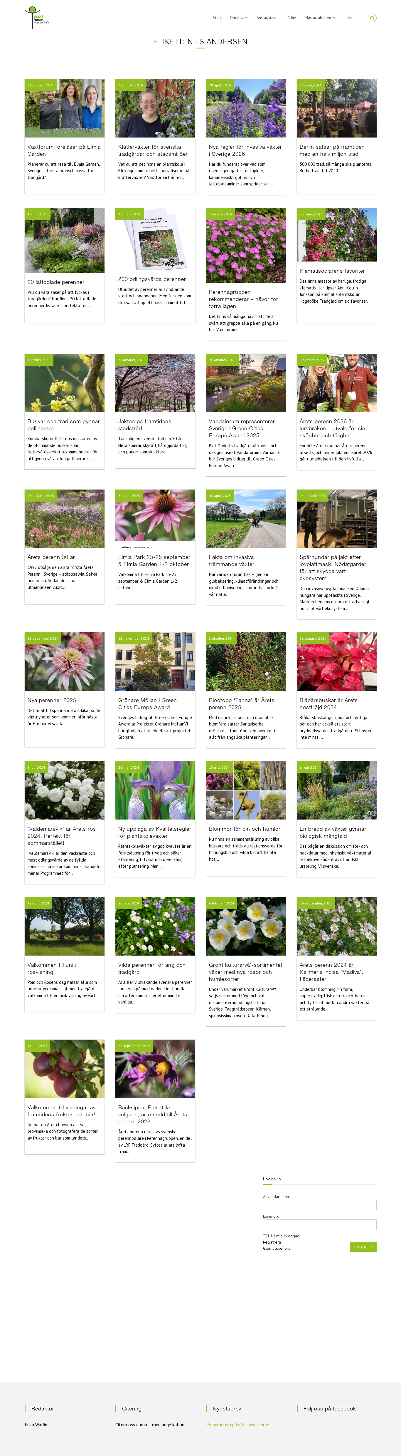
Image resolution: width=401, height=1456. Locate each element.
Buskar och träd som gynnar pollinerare (64, 424)
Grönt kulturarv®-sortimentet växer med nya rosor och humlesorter (245, 972)
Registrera (272, 1242)
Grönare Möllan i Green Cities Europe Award (147, 703)
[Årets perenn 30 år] (65, 518)
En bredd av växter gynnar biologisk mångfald (333, 832)
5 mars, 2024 (128, 903)
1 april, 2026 (38, 214)
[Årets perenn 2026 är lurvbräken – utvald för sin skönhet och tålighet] (337, 382)
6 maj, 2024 (309, 767)
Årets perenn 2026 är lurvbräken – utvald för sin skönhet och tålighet (332, 428)
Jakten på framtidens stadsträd (144, 424)
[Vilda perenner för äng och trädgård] (155, 926)
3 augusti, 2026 (130, 85)
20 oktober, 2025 (222, 360)
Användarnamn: (276, 1196)
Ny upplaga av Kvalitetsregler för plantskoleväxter (154, 832)
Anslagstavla (268, 17)
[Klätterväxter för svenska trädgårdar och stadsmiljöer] (155, 107)
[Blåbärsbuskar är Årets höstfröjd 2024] (337, 661)
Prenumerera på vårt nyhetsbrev (237, 1424)
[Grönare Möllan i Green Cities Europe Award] (155, 661)
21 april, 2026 (311, 85)
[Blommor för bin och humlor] (246, 790)
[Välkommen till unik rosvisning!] (65, 926)
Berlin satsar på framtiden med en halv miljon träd (332, 150)
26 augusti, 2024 (313, 638)
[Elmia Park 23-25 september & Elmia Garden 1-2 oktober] (155, 518)
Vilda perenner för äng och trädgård (152, 968)
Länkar (350, 17)
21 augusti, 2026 (41, 85)
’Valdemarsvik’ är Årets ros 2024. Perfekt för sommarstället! (62, 836)
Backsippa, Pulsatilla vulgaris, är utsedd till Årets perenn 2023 (152, 1114)
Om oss (236, 17)
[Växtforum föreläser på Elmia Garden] (65, 107)
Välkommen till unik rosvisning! (52, 968)
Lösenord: (271, 1216)
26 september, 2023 (316, 903)
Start (217, 17)
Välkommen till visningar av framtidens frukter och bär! (62, 1110)
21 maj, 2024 (128, 767)
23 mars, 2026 (220, 214)
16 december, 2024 (43, 638)
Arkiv (291, 17)
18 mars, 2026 (39, 360)
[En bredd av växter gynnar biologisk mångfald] (337, 790)
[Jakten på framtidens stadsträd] (155, 382)
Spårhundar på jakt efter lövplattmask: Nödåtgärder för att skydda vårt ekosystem (333, 567)
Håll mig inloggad (283, 1236)
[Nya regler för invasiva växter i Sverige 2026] (246, 107)
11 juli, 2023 (37, 1045)
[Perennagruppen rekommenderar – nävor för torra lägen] (246, 244)
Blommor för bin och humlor (245, 829)
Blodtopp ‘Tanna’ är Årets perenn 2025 (241, 703)
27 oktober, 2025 (131, 360)
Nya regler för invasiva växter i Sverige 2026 (245, 150)
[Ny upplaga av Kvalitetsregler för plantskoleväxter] (155, 790)
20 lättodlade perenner (56, 282)
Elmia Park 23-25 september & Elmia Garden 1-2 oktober (154, 560)
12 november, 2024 (133, 638)
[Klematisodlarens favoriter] (337, 234)
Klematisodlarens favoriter (332, 271)
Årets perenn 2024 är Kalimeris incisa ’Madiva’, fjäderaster (331, 972)
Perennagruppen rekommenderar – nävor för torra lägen (243, 299)
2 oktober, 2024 (221, 638)
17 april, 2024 (38, 903)
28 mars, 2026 (129, 214)
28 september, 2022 (134, 1045)
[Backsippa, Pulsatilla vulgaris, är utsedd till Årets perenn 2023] (155, 1068)
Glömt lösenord (277, 1248)
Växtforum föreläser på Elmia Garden (64, 150)
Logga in (363, 1246)
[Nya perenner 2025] (65, 661)
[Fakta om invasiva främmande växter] (246, 518)
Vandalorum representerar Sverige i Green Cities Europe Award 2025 (242, 428)
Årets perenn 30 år (51, 557)
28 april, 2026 (220, 85)
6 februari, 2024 (221, 903)
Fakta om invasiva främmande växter (232, 560)
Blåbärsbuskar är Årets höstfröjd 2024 (329, 703)
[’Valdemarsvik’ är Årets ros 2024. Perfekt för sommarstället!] (65, 790)
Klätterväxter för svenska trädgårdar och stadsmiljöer (153, 150)
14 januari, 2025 (313, 495)
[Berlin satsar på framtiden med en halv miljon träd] (337, 107)
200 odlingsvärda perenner (152, 279)
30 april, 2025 (129, 495)
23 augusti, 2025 (41, 495)
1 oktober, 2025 (312, 360)
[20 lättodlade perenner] (65, 239)
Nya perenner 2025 (52, 700)
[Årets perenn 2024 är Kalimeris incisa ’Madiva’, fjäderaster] (337, 926)
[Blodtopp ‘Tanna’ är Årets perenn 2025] (246, 661)
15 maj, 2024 (219, 767)
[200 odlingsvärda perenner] (155, 238)
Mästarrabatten (318, 17)
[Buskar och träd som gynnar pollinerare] (65, 382)
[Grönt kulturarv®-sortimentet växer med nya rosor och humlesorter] (246, 926)
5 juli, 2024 (36, 767)
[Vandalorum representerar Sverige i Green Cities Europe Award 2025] (246, 382)
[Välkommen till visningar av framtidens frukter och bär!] (65, 1068)
